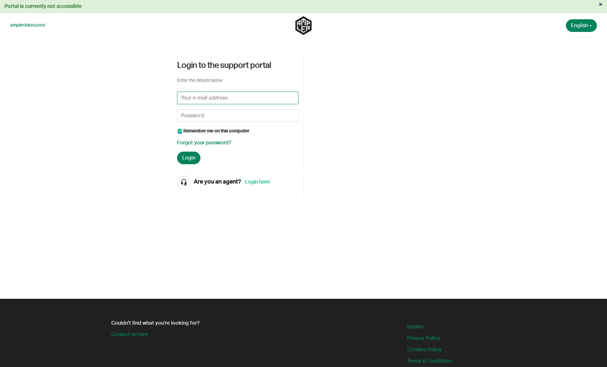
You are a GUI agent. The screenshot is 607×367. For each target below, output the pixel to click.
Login (188, 157)
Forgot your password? (204, 142)
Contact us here (129, 334)
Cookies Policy (424, 349)
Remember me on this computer (216, 131)
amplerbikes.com (27, 25)
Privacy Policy (423, 338)
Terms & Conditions (429, 361)
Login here (257, 181)
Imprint (415, 326)
